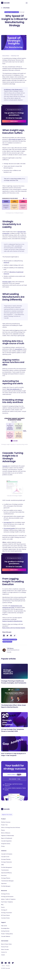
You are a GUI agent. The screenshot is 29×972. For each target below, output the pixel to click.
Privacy (7, 965)
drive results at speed (15, 139)
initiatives (6, 262)
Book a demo (14, 121)
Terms (3, 965)
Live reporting (7, 522)
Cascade (4, 466)
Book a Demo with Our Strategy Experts (13, 627)
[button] (26, 3)
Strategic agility (7, 281)
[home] (5, 3)
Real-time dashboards (13, 389)
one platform (18, 349)
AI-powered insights (9, 528)
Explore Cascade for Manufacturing (12, 621)
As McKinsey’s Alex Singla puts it (13, 89)
